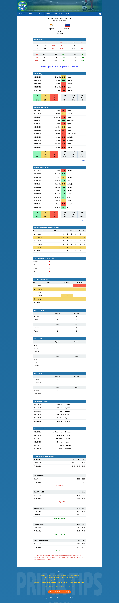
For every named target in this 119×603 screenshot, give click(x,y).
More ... (83, 160)
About (65, 598)
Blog (68, 13)
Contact (72, 598)
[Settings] (100, 13)
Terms (59, 598)
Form (48, 13)
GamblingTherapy (61, 586)
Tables (31, 13)
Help (46, 598)
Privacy (52, 598)
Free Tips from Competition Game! (59, 66)
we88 (59, 571)
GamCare (71, 586)
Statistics (58, 13)
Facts (40, 13)
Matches (22, 13)
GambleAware (49, 586)
